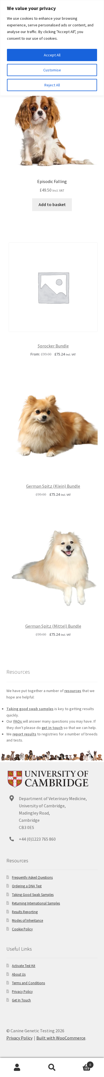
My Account (17, 1067)
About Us (19, 974)
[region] (52, 48)
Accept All (52, 54)
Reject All (52, 84)
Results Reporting (25, 912)
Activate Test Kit (23, 965)
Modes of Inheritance (27, 920)
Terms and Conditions (28, 983)
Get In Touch (21, 1000)
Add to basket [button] (52, 204)
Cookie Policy (22, 929)
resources (72, 690)
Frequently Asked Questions (32, 877)
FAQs (18, 721)
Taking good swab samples (30, 708)
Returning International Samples (36, 903)
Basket (80, 1063)
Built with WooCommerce (60, 1038)
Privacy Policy (22, 991)
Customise (52, 69)
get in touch (52, 727)
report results (24, 734)
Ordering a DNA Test (27, 886)
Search (52, 1067)
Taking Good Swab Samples (33, 894)
